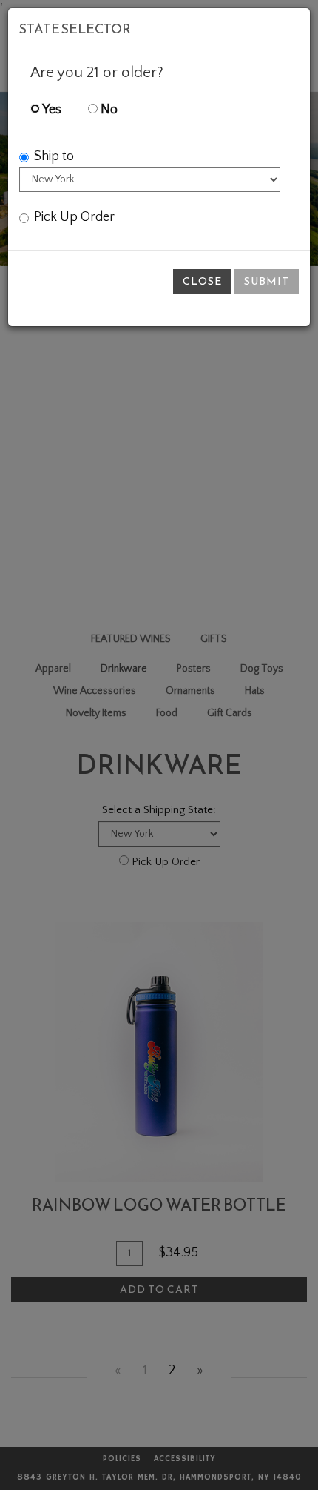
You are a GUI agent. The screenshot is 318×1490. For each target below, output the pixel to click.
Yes (50, 109)
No (108, 109)
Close (202, 281)
